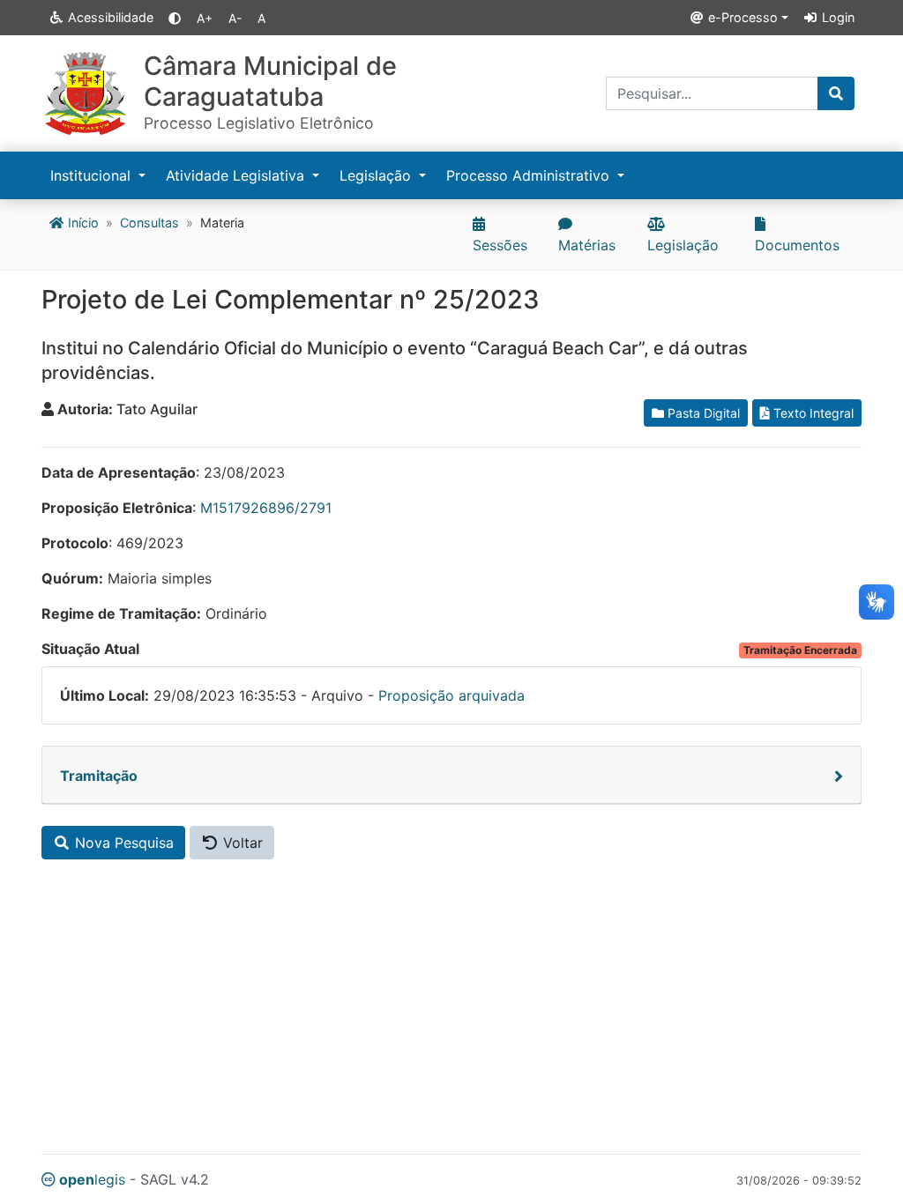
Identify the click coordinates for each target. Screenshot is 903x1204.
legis (92, 1179)
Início (81, 222)
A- (235, 18)
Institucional (92, 175)
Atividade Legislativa (237, 175)
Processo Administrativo (530, 175)
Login (836, 17)
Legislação (377, 175)
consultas (149, 222)
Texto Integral (812, 412)
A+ (205, 18)
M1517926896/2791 (266, 508)
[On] (174, 18)
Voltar (241, 842)
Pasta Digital (702, 412)
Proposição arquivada (451, 695)
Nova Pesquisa (122, 842)
